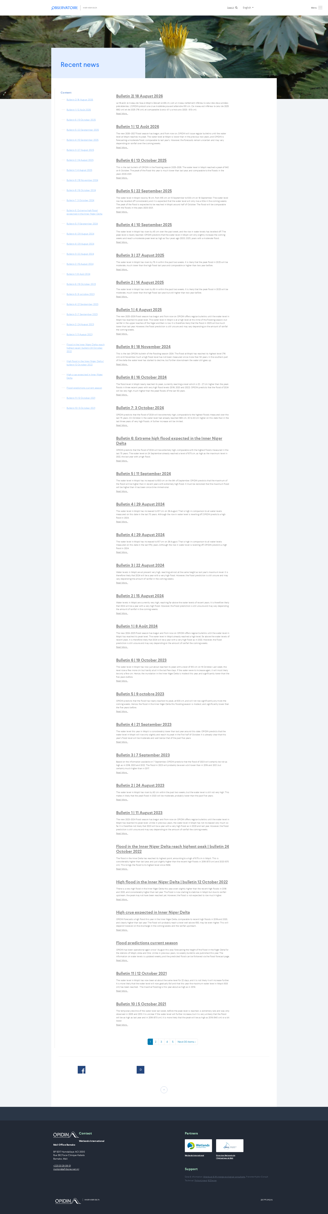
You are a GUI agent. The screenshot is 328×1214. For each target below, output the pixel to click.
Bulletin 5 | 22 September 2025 (83, 129)
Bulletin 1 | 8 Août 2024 (78, 274)
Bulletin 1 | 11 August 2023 (79, 334)
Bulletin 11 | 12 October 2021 (81, 397)
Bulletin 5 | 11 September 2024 (82, 223)
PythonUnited (201, 1180)
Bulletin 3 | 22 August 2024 (80, 253)
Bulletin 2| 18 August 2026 (80, 99)
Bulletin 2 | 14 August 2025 (80, 160)
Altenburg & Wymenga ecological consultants (224, 1176)
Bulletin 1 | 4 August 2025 (79, 170)
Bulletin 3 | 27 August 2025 (80, 150)
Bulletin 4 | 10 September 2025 (83, 139)
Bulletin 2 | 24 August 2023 (80, 324)
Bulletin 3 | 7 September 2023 (82, 314)
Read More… (122, 113)
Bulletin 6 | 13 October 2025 (81, 119)
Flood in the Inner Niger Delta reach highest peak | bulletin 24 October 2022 (86, 348)
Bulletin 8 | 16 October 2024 (81, 190)
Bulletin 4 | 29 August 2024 (80, 233)
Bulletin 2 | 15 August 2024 (80, 263)
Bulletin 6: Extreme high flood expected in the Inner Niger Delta (84, 212)
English (247, 7)
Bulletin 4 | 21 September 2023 (82, 304)
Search (230, 7)
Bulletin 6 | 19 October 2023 (81, 284)
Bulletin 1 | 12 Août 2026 (79, 109)
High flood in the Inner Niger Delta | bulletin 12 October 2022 (85, 363)
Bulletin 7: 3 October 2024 (80, 200)
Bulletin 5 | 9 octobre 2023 (80, 294)
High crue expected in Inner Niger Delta (85, 376)
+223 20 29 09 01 (62, 1165)
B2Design (212, 1180)
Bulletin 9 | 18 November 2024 (82, 180)
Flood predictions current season (84, 387)
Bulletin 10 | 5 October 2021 (81, 408)
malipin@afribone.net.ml (66, 1169)
